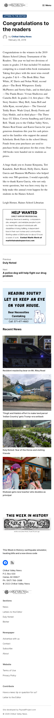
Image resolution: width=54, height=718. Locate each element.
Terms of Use (9, 670)
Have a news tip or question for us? (20, 692)
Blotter (6, 621)
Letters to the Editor (15, 16)
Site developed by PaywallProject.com (19, 710)
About (6, 653)
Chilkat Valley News (22, 36)
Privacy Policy (9, 675)
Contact (6, 643)
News (5, 607)
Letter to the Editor (12, 697)
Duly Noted (8, 617)
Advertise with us (11, 638)
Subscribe (7, 648)
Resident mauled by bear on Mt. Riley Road (24, 370)
